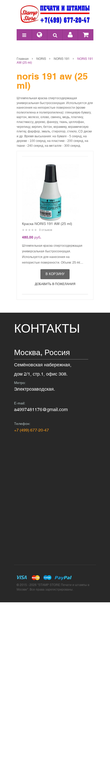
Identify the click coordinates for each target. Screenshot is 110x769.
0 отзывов (45, 229)
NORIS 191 (62, 59)
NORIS (41, 59)
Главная (23, 59)
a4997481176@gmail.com (41, 409)
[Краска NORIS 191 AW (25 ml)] (50, 192)
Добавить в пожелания (55, 284)
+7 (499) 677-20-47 (31, 430)
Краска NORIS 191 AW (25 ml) (47, 224)
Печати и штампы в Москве (55, 15)
